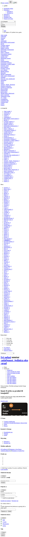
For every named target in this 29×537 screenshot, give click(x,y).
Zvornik (6, 265)
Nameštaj (3, 77)
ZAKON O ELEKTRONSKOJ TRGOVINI (15, 423)
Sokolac (6, 251)
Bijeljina (6, 200)
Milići (6, 260)
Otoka (6, 302)
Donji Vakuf (7, 266)
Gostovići (7, 324)
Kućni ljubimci (4, 67)
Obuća (2, 81)
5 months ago (9, 343)
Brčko (6, 199)
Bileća (6, 228)
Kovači (6, 313)
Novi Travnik (8, 238)
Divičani (7, 281)
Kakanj (6, 230)
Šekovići (7, 316)
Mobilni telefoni (5, 71)
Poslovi (2, 105)
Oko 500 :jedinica (11, 383)
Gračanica (7, 215)
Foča (6, 221)
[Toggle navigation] (10, 2)
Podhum (6, 326)
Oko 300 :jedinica (11, 380)
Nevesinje (7, 279)
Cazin (6, 208)
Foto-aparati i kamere (6, 54)
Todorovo (7, 246)
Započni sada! (4, 401)
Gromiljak (7, 311)
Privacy (6, 426)
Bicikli (2, 44)
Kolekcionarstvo (5, 61)
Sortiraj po (9, 370)
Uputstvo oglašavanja (9, 421)
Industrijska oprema (6, 58)
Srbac (6, 278)
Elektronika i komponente (7, 49)
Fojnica (6, 259)
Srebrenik (7, 297)
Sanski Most (7, 225)
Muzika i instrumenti (6, 74)
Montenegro (6, 524)
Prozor (6, 237)
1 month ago (9, 341)
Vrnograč (7, 294)
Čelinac (6, 298)
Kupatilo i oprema (5, 68)
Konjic (6, 214)
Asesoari (3, 38)
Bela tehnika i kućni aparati (8, 42)
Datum (9, 374)
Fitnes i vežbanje (5, 52)
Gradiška (7, 227)
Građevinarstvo (4, 55)
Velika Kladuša (8, 209)
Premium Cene (7, 17)
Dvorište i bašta (5, 46)
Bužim (6, 283)
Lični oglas (7, 349)
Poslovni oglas (8, 350)
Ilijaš (6, 323)
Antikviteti (3, 36)
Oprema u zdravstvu (6, 86)
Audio (2, 39)
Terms (5, 424)
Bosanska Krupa (9, 218)
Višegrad (7, 318)
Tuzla (6, 192)
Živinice (6, 224)
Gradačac (7, 216)
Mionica (6, 253)
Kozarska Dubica (9, 241)
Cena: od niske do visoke (13, 371)
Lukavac (7, 196)
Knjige (2, 60)
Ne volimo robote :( (6, 503)
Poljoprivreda (4, 90)
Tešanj (6, 273)
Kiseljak (6, 256)
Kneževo (7, 292)
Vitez (6, 263)
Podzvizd (7, 300)
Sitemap (6, 433)
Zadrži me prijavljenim (8, 498)
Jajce (6, 244)
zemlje (5, 435)
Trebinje (6, 203)
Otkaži (9, 511)
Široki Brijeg (8, 247)
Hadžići (6, 288)
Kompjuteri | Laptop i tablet (8, 64)
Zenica (6, 190)
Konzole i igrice (5, 65)
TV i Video (3, 97)
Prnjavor (7, 289)
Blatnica (6, 332)
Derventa (7, 243)
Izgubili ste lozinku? (6, 500)
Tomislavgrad (8, 269)
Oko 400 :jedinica (11, 381)
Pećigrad (7, 307)
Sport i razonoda (5, 95)
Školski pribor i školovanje (7, 93)
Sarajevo (7, 187)
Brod (6, 249)
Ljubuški (7, 240)
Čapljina (6, 267)
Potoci (6, 257)
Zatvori (3, 535)
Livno (6, 231)
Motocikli (3, 73)
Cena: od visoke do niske (13, 373)
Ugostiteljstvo (4, 99)
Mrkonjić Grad (8, 219)
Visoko (6, 211)
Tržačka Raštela (8, 301)
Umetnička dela (5, 100)
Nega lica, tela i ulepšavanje (8, 78)
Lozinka (3, 494)
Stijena (6, 234)
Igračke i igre (4, 57)
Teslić (6, 314)
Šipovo (6, 235)
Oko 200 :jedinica (11, 379)
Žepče (6, 254)
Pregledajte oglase (8, 8)
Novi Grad (7, 250)
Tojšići (6, 304)
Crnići (6, 327)
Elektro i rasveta (5, 48)
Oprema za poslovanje (6, 87)
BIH (5, 31)
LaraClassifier (4, 469)
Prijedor (6, 202)
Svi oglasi (7, 347)
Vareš (6, 286)
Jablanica (7, 317)
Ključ (6, 282)
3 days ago (8, 338)
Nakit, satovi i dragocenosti (8, 76)
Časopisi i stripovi (5, 45)
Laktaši (6, 310)
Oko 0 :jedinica (11, 376)
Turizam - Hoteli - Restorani (8, 84)
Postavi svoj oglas (8, 18)
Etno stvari (3, 51)
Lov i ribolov (4, 70)
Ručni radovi (4, 92)
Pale (5, 275)
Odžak (6, 232)
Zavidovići (7, 222)
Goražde (7, 212)
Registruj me (7, 443)
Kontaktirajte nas (8, 432)
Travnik (6, 205)
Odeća (2, 83)
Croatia (4, 522)
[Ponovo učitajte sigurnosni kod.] (1, 505)
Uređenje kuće (4, 102)
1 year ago (8, 345)
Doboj (6, 206)
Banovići (7, 285)
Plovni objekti (4, 89)
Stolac (6, 270)
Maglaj (6, 276)
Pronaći (3, 482)
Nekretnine (3, 80)
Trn (5, 272)
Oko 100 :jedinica (11, 377)
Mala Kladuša (8, 320)
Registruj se (10, 13)
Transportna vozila (5, 96)
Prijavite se (10, 11)
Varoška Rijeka (8, 305)
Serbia (4, 525)
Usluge (2, 103)
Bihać (6, 195)
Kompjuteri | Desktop (6, 62)
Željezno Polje (8, 329)
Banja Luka (7, 189)
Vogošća (7, 262)
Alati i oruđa (4, 35)
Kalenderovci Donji (9, 321)
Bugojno (7, 198)
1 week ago (9, 340)
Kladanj (6, 295)
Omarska (7, 308)
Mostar (6, 193)
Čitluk (6, 330)
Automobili (3, 41)
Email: (2, 491)
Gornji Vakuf (8, 291)
